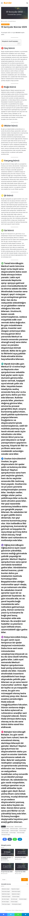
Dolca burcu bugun (5, 828)
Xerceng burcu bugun (6, 834)
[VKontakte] (10, 839)
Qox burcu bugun (22, 899)
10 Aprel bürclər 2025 (6, 871)
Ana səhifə (4, 21)
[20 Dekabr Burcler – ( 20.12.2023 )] (7, 852)
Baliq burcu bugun (10, 826)
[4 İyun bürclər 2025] (21, 866)
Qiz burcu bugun (22, 830)
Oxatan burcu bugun (14, 830)
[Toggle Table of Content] (18, 43)
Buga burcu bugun (18, 826)
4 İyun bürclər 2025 (20, 871)
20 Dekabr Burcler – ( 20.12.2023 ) (6, 858)
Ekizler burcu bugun (14, 828)
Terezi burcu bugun (20, 832)
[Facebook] (4, 839)
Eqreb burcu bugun (23, 828)
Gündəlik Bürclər (12, 21)
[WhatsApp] (15, 839)
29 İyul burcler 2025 (20, 857)
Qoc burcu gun (14, 899)
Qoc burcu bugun (5, 832)
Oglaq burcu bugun (5, 830)
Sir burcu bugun (13, 832)
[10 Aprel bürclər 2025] (7, 866)
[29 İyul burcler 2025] (21, 852)
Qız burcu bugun (5, 901)
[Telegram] (20, 839)
